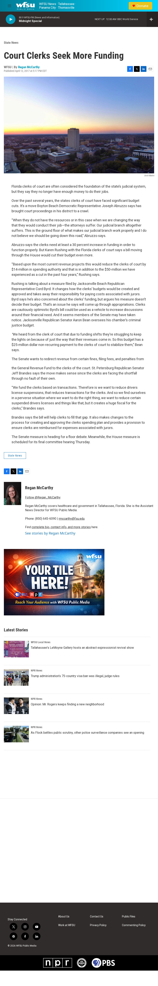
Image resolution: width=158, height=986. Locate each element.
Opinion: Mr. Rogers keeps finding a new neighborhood (67, 704)
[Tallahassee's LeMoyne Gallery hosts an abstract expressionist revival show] (16, 649)
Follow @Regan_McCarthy (43, 497)
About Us (63, 916)
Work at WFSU (66, 925)
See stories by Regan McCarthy (50, 533)
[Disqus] (79, 850)
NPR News (36, 670)
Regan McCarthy (29, 67)
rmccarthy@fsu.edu (72, 518)
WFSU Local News (40, 642)
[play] (11, 19)
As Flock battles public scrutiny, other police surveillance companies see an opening (87, 732)
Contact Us (96, 916)
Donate (142, 6)
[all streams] (152, 19)
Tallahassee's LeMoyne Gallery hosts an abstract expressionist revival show (82, 648)
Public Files (128, 916)
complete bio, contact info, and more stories (61, 527)
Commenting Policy (134, 925)
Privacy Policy (98, 925)
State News (11, 42)
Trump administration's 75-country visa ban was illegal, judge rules (75, 676)
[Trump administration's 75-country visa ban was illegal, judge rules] (16, 677)
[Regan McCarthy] (12, 493)
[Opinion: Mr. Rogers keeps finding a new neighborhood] (16, 705)
